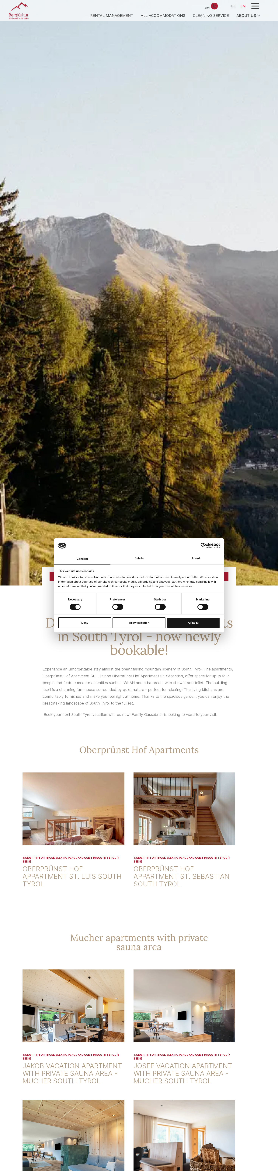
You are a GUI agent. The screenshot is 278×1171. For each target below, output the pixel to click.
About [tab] (196, 558)
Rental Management (111, 15)
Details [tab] (139, 558)
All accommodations (163, 15)
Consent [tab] (82, 558)
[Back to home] (19, 10)
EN (242, 6)
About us (246, 15)
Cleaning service (211, 15)
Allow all (193, 622)
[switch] (117, 607)
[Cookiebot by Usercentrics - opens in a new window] (203, 545)
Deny (84, 622)
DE (233, 6)
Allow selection (139, 622)
